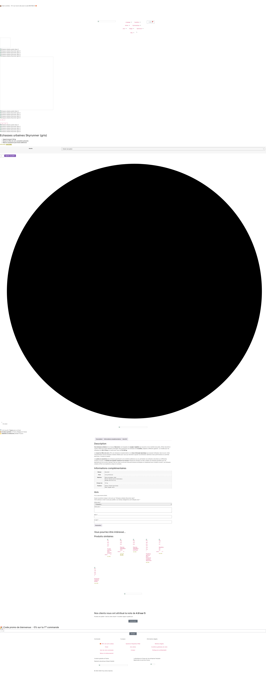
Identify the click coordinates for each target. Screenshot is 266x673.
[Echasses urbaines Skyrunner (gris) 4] (133, 130)
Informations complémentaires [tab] (112, 439)
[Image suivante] (4, 119)
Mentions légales (159, 643)
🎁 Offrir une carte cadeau (107, 643)
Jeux (124, 28)
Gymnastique (136, 25)
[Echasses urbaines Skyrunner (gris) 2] (133, 126)
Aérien (126, 25)
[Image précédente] (1, 119)
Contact (133, 650)
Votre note (97, 502)
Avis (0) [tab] (125, 439)
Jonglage (127, 22)
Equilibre (137, 22)
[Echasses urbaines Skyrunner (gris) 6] (133, 131)
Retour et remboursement (106, 653)
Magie (131, 28)
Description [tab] (99, 439)
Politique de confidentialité (159, 650)
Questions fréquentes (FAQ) (133, 643)
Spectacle (139, 28)
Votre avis (97, 506)
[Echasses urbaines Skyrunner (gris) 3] (133, 128)
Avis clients (133, 647)
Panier (106, 647)
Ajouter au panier (10, 155)
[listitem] (133, 43)
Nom (96, 514)
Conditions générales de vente (159, 647)
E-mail (96, 519)
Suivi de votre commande (106, 650)
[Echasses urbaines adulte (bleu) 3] (133, 125)
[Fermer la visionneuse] (1, 123)
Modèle (31, 148)
